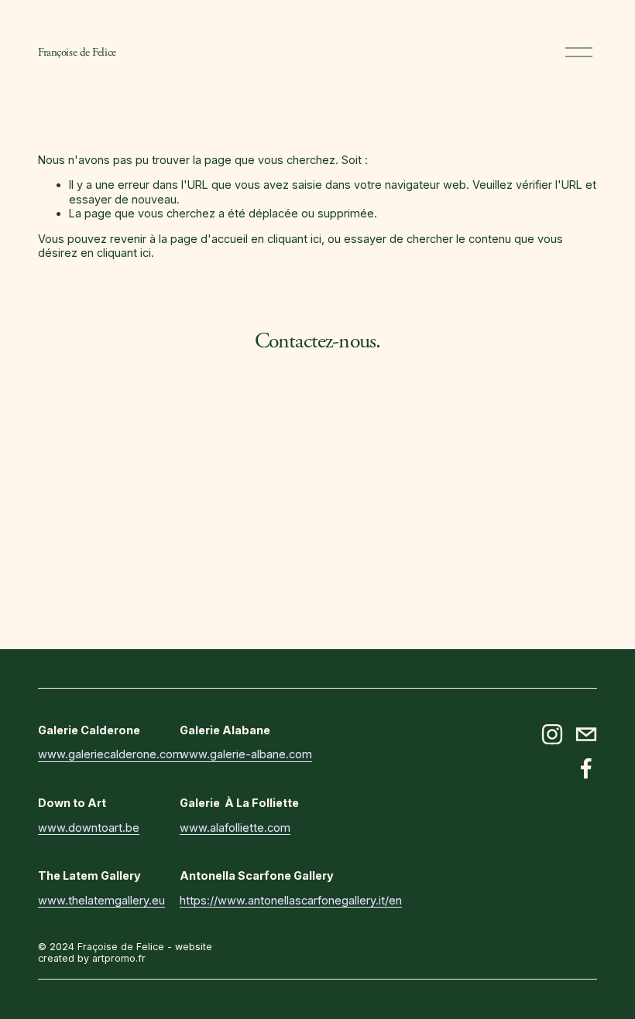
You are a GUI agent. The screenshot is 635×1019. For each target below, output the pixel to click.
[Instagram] (552, 734)
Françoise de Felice (76, 52)
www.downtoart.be (88, 827)
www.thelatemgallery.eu (101, 900)
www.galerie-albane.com (246, 754)
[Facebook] (586, 768)
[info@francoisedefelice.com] (586, 734)
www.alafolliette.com (235, 827)
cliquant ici (294, 238)
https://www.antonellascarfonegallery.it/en (291, 900)
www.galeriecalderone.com (110, 754)
